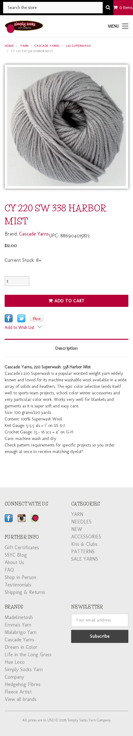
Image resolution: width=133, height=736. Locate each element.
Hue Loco (15, 662)
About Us (14, 562)
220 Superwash (78, 46)
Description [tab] (66, 348)
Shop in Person (20, 577)
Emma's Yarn (18, 625)
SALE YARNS (84, 559)
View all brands (20, 699)
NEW (76, 529)
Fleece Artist (18, 692)
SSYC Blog (16, 555)
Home (9, 46)
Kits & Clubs (84, 544)
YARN (24, 46)
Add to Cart (69, 300)
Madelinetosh (19, 617)
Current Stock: (23, 260)
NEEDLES (81, 522)
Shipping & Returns (25, 592)
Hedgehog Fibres (23, 684)
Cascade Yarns (47, 46)
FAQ (9, 570)
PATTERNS (83, 551)
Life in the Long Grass (28, 654)
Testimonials (18, 585)
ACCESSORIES (86, 537)
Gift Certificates (22, 547)
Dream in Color (21, 647)
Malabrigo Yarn (20, 632)
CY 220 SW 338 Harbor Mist (32, 51)
